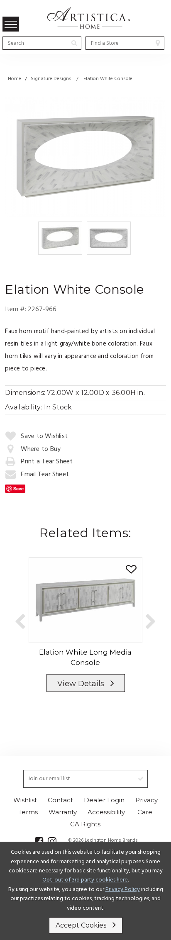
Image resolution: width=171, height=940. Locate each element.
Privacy (146, 800)
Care (144, 812)
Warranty (63, 812)
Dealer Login (104, 800)
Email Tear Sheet (45, 474)
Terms (28, 812)
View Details (80, 683)
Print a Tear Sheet (47, 461)
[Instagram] (52, 841)
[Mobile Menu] (10, 24)
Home (14, 79)
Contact (60, 800)
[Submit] (74, 42)
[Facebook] (39, 841)
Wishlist (25, 800)
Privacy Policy (122, 889)
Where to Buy (41, 449)
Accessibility (106, 812)
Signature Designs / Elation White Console (81, 79)
